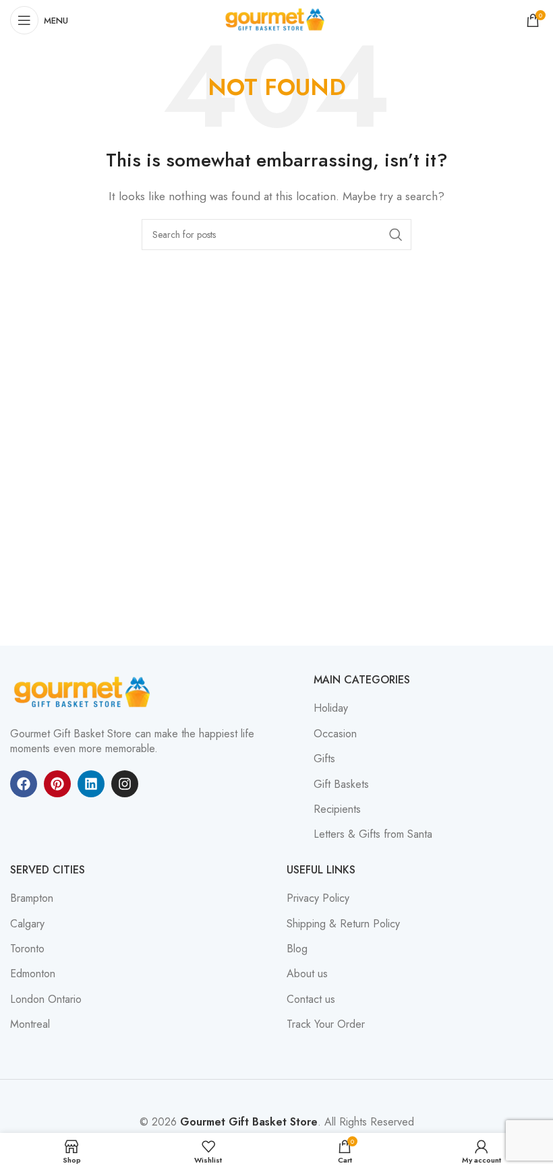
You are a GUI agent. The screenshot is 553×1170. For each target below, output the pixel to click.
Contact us (311, 999)
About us (307, 973)
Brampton (31, 898)
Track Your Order (326, 1024)
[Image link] (84, 692)
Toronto (27, 949)
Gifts (324, 758)
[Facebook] (23, 783)
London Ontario (46, 999)
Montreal (30, 1024)
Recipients (337, 809)
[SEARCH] (395, 234)
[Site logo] (276, 19)
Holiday (331, 708)
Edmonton (32, 973)
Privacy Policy (318, 898)
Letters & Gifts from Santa (373, 834)
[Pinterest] (57, 783)
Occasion (335, 734)
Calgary (27, 924)
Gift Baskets (341, 784)
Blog (297, 949)
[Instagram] (124, 783)
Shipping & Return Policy (343, 924)
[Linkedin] (91, 783)
